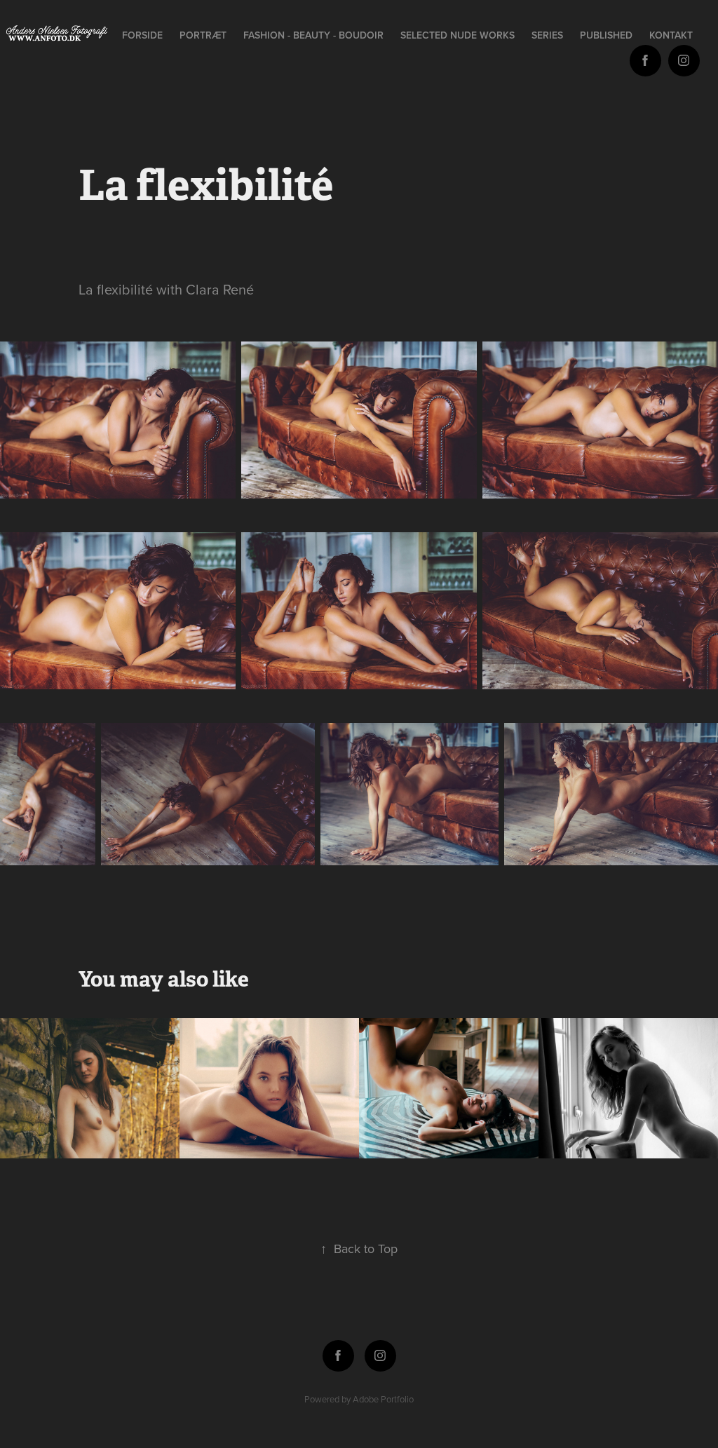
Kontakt (671, 35)
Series (547, 35)
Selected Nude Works (457, 35)
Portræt (203, 35)
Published (606, 35)
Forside (142, 35)
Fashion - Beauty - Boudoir (313, 35)
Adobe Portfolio (383, 1399)
